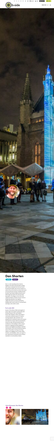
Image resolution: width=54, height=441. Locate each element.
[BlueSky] (28, 1)
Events (8, 279)
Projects (15, 279)
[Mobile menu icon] (50, 5)
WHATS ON (44, 5)
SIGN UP (32, 1)
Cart (37, 1)
